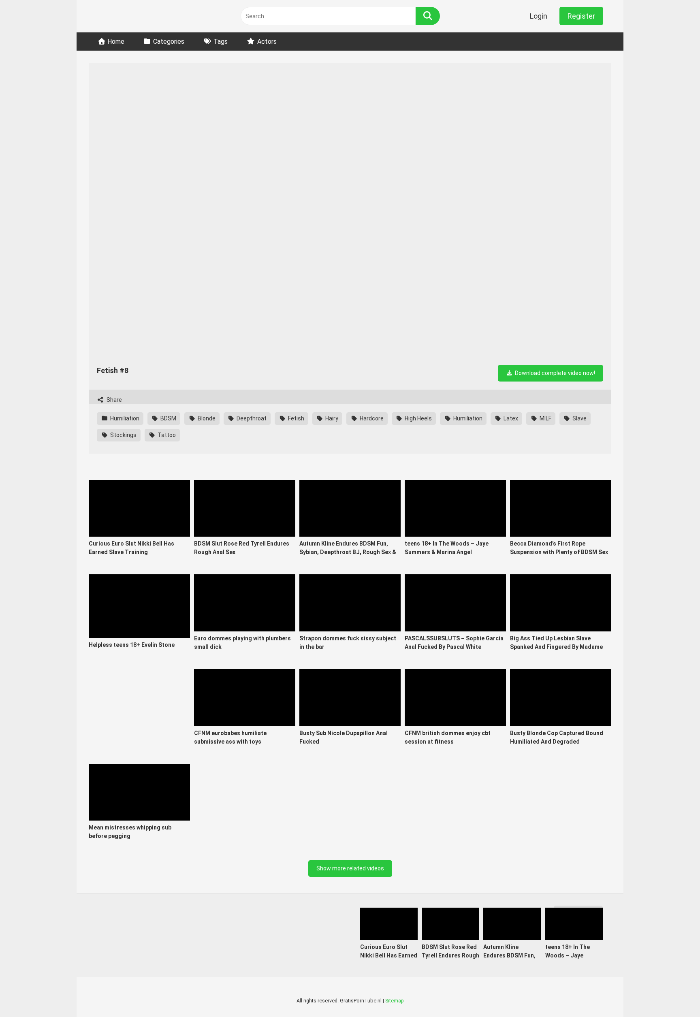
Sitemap (394, 1001)
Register (581, 16)
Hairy (331, 418)
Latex (510, 418)
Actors (267, 41)
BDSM (167, 418)
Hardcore (371, 418)
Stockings (123, 435)
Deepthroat (251, 418)
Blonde (206, 418)
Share (113, 400)
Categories (168, 41)
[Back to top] (672, 992)
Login (538, 16)
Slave (579, 418)
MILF (544, 418)
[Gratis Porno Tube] (139, 16)
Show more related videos (350, 868)
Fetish (295, 418)
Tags (220, 41)
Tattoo (166, 435)
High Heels (417, 418)
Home (115, 41)
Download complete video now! (554, 373)
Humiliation (124, 418)
